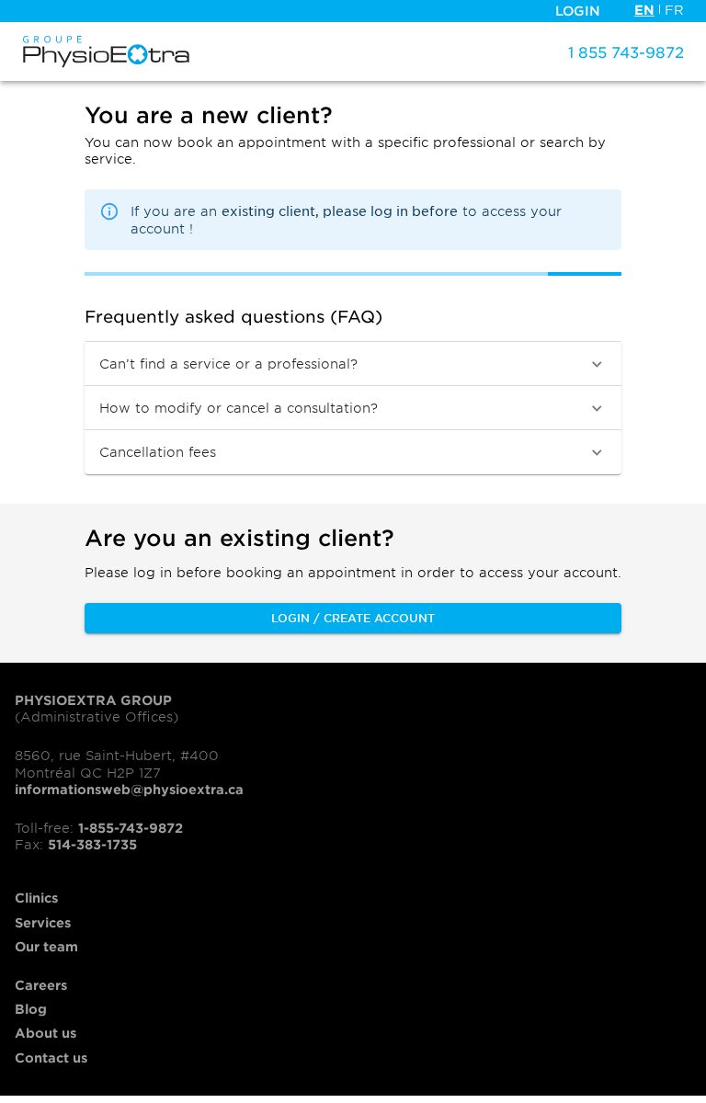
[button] (353, 364)
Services (43, 922)
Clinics (36, 897)
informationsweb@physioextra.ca (129, 789)
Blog (31, 1009)
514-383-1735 (92, 844)
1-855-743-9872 (130, 828)
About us (45, 1032)
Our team (46, 946)
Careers (41, 985)
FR (674, 9)
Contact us (51, 1057)
